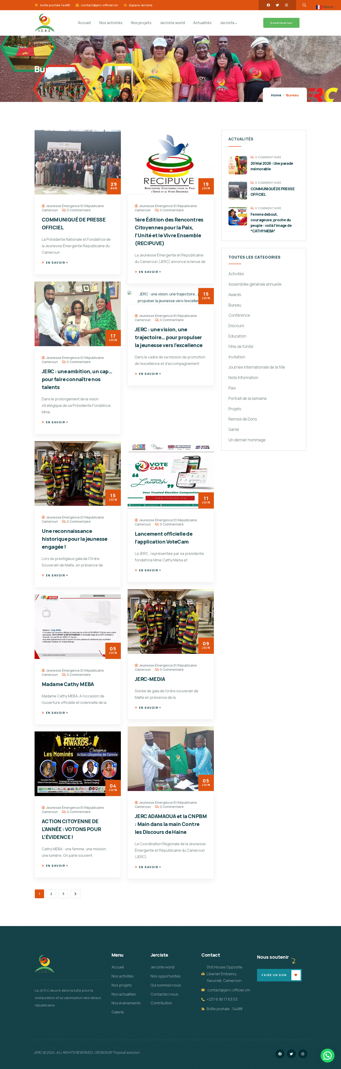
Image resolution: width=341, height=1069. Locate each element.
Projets (234, 408)
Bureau (234, 305)
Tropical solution (126, 1052)
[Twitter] (277, 5)
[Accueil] (44, 964)
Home (276, 95)
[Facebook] (268, 5)
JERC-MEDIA (150, 679)
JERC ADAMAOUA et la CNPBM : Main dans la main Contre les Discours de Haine (171, 824)
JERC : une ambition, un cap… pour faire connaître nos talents (77, 379)
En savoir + (57, 263)
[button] (328, 1056)
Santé (233, 429)
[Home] (45, 22)
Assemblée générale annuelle (255, 284)
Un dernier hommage (247, 440)
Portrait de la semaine (247, 398)
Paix (232, 388)
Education (237, 336)
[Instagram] (286, 5)
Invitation (236, 357)
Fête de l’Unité (240, 346)
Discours (236, 325)
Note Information (243, 377)
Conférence (239, 315)
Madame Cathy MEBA (68, 684)
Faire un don (274, 975)
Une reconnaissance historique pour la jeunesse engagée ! (74, 539)
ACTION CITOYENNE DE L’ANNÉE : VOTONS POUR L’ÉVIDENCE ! (71, 829)
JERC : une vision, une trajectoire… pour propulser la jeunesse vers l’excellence (169, 337)
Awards (234, 294)
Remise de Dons (242, 419)
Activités (236, 273)
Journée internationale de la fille (256, 367)
